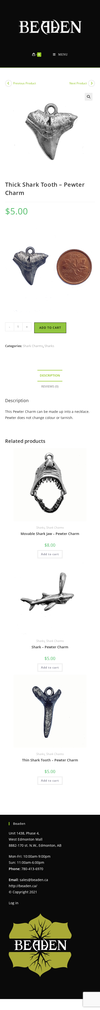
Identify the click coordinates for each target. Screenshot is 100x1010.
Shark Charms (33, 346)
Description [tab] (50, 375)
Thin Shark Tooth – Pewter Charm (50, 760)
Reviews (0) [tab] (49, 386)
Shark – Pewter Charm (50, 647)
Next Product (78, 83)
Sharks (49, 346)
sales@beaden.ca (34, 879)
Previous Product (24, 83)
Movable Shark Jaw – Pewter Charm (50, 533)
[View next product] (91, 83)
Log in (13, 903)
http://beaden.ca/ (23, 886)
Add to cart (50, 328)
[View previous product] (8, 83)
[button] (88, 97)
